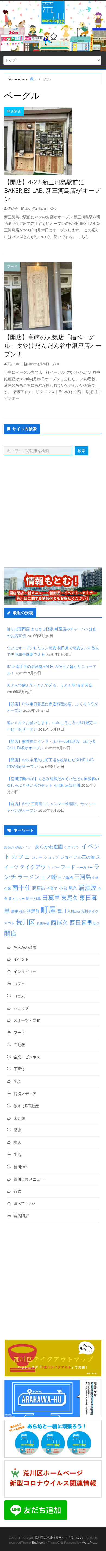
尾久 (72, 888)
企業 (7, 888)
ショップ (51, 857)
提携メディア (25, 1093)
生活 (17, 1154)
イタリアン (72, 847)
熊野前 (32, 911)
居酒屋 (87, 887)
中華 (95, 878)
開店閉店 (14, 111)
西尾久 (59, 922)
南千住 (21, 887)
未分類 (19, 1118)
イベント (21, 959)
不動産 (19, 1045)
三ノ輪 (48, 877)
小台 (63, 888)
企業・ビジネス (27, 1057)
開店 (10, 933)
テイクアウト (35, 867)
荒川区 (25, 922)
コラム (19, 996)
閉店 (96, 923)
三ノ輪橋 (65, 877)
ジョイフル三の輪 (77, 857)
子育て (52, 888)
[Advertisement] (53, 511)
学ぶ (17, 1081)
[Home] (31, 78)
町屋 (48, 910)
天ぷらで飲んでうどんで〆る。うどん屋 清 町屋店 (50, 685)
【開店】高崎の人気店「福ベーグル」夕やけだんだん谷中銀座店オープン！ (53, 345)
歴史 (14, 911)
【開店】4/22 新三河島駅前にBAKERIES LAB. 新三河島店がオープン (52, 190)
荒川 (61, 911)
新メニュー (16, 899)
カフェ (20, 856)
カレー (37, 857)
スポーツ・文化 (27, 1020)
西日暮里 (81, 922)
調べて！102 (24, 1203)
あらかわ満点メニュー (19, 847)
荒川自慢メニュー (29, 1179)
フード (12, 266)
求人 (17, 1142)
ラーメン (28, 877)
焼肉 (22, 911)
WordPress (89, 1542)
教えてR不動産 (26, 1106)
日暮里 (51, 897)
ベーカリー (84, 868)
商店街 (38, 888)
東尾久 (69, 897)
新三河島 (33, 898)
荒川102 (73, 911)
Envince (37, 1542)
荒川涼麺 (42, 923)
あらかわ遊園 (49, 846)
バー (56, 867)
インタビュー (25, 971)
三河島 (82, 876)
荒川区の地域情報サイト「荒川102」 (59, 1538)
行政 (17, 1191)
